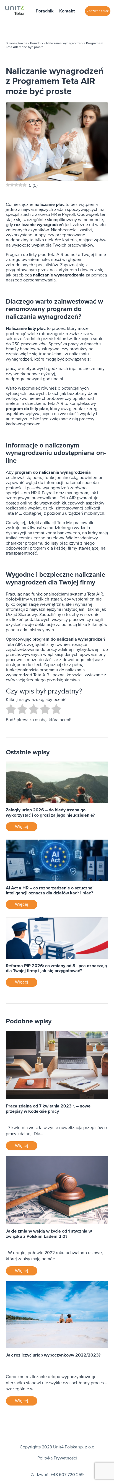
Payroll (48, 492)
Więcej (21, 826)
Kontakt (67, 11)
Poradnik (45, 11)
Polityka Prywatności (57, 1458)
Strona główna (16, 43)
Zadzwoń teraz (98, 11)
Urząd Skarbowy (21, 614)
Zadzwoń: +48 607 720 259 (57, 1474)
